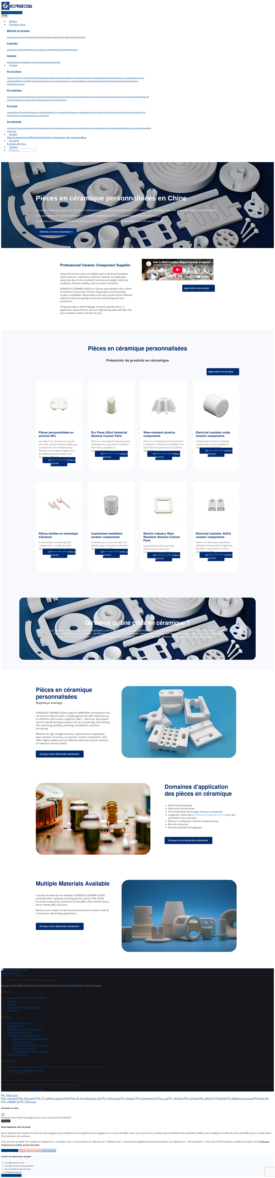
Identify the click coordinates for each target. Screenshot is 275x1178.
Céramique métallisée (24, 1048)
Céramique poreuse (120, 81)
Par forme (12, 106)
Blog (84, 137)
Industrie (11, 55)
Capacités (12, 43)
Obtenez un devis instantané (55, 231)
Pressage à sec (50, 37)
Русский (115, 1098)
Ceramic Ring (25, 112)
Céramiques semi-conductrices (72, 128)
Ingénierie (41, 62)
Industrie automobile (94, 128)
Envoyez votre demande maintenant (59, 754)
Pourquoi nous (17, 24)
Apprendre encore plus (196, 288)
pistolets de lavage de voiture (209, 814)
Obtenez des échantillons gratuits (61, 462)
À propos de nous (16, 143)
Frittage (65, 49)
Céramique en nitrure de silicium (123, 97)
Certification (32, 137)
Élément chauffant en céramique (30, 81)
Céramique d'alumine (16, 97)
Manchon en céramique (58, 112)
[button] (18, 1054)
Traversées (20, 84)
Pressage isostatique (35, 37)
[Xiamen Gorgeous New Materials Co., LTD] (18, 973)
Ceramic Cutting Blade (34, 78)
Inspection (73, 49)
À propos (14, 140)
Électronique (31, 62)
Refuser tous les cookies (30, 1150)
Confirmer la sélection (11, 1175)
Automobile (21, 62)
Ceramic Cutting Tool (16, 78)
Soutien (13, 134)
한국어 (211, 1098)
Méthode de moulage (18, 30)
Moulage (58, 49)
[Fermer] (3, 1114)
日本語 (223, 1098)
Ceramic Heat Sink (104, 81)
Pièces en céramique (39, 112)
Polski (195, 1098)
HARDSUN (37, 1090)
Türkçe (180, 1098)
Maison (13, 21)
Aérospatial (11, 62)
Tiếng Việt (263, 1098)
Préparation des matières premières (39, 49)
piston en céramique (40, 115)
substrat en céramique (71, 81)
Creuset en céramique (93, 78)
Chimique (56, 62)
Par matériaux (14, 90)
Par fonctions (14, 71)
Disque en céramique (97, 112)
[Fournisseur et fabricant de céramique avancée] (16, 9)
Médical (49, 62)
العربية (165, 1098)
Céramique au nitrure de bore (25, 100)
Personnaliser (49, 1150)
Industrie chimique (111, 128)
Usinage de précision (15, 49)
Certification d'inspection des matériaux (60, 137)
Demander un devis (11, 12)
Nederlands (150, 1098)
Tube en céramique (129, 112)
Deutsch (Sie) (94, 1098)
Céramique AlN (15, 1026)
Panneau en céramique (78, 112)
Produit (13, 65)
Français (13, 1095)
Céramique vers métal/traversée (30, 1051)
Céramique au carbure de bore (38, 97)
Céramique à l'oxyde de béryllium (52, 100)
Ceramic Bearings (50, 78)
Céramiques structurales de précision (22, 128)
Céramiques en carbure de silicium (65, 97)
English (14, 1098)
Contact (13, 147)
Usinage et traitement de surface (24, 1007)
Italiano (131, 1098)
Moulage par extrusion (16, 37)
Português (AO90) (60, 1098)
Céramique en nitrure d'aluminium (94, 97)
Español (31, 1098)
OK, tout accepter (9, 1150)
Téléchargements (16, 137)
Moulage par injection (76, 37)
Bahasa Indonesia (244, 1098)
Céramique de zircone (19, 1032)
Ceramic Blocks (13, 112)
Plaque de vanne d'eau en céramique (118, 78)
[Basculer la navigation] (4, 15)
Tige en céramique (113, 112)
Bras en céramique (88, 81)
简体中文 (15, 1101)
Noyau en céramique (52, 81)
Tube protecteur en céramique (71, 78)
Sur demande (14, 121)
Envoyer (5, 1121)
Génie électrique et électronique (132, 128)
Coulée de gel (61, 37)
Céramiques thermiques (48, 128)
